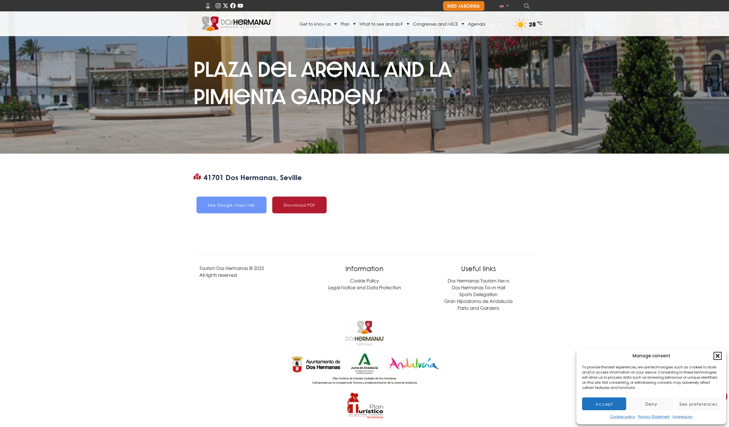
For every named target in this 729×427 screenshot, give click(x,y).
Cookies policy (622, 416)
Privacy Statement (654, 416)
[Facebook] (233, 6)
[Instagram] (218, 6)
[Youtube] (240, 6)
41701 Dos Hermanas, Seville (253, 177)
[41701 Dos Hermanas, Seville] (197, 176)
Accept (604, 404)
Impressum (683, 416)
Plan (345, 24)
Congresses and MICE (435, 24)
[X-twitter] (225, 6)
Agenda (476, 24)
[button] (717, 356)
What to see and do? (381, 24)
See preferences (698, 404)
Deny (651, 404)
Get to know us (315, 24)
